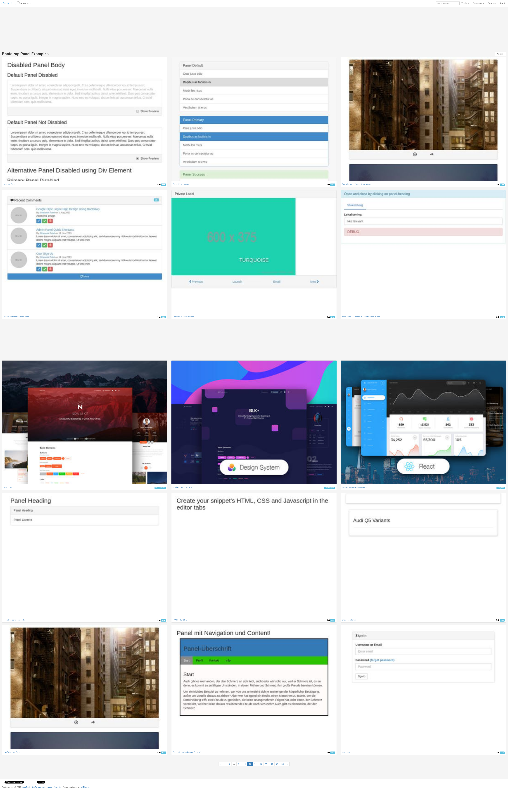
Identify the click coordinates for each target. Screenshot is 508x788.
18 (261, 764)
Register (492, 3)
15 (245, 764)
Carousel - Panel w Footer (183, 317)
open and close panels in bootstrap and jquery (361, 317)
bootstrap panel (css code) (14, 620)
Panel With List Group (181, 184)
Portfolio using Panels (12, 752)
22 (283, 764)
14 (239, 764)
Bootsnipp (8, 3)
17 (255, 764)
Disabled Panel (9, 184)
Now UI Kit (7, 487)
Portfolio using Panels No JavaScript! (357, 184)
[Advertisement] (234, 27)
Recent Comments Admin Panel (16, 317)
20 (272, 764)
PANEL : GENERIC (180, 620)
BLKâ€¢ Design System (182, 487)
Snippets (478, 3)
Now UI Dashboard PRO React (354, 487)
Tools (464, 3)
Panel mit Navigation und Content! (187, 752)
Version (500, 54)
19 (266, 764)
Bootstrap (23, 2)
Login (503, 3)
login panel (346, 752)
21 (277, 764)
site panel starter (349, 620)
